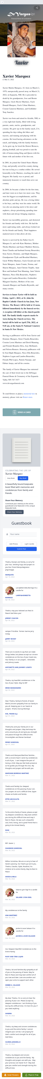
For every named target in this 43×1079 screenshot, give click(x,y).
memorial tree (29, 393)
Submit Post (21, 549)
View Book (11, 478)
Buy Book (23, 478)
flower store (27, 397)
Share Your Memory (14, 512)
